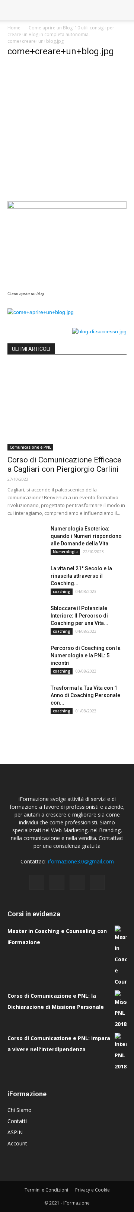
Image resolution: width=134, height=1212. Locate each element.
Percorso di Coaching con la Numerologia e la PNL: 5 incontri (86, 655)
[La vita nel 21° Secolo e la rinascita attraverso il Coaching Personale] (26, 578)
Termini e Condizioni (46, 1190)
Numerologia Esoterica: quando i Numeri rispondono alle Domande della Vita (86, 536)
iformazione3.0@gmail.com (81, 861)
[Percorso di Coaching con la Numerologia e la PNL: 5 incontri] (26, 657)
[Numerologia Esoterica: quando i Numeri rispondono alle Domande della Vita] (26, 538)
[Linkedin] (77, 882)
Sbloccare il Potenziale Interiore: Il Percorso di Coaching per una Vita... (79, 615)
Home (13, 28)
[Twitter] (97, 882)
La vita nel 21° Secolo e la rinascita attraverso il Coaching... (81, 575)
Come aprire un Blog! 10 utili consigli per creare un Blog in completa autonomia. (60, 31)
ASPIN (15, 1132)
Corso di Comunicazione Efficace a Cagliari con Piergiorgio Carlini (64, 464)
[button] (123, 10)
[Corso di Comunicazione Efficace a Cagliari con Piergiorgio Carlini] (67, 407)
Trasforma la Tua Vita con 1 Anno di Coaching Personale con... (85, 695)
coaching (61, 591)
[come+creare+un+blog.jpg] (67, 207)
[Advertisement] (67, 131)
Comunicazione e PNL (30, 447)
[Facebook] (36, 882)
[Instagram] (57, 882)
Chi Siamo (19, 1109)
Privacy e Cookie (92, 1190)
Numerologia (65, 551)
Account (17, 1143)
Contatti (17, 1121)
